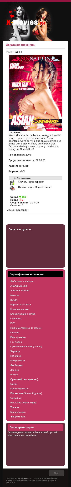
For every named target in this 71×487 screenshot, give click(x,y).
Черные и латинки (20, 304)
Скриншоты (23, 178)
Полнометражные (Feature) (26, 327)
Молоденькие (18, 412)
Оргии (13, 384)
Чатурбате (31, 435)
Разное (18, 51)
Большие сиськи (19, 309)
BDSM (13, 299)
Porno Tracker (21, 478)
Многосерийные (19, 388)
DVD (12, 323)
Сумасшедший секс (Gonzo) (26, 346)
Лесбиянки (16, 365)
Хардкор (15, 351)
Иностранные (18, 337)
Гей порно (16, 341)
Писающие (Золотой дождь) (26, 393)
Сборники (15, 318)
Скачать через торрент (31, 181)
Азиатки (14, 295)
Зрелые (14, 369)
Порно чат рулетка (20, 229)
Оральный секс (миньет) (24, 379)
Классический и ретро (22, 313)
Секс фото (16, 398)
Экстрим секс (17, 416)
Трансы (14, 407)
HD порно (15, 355)
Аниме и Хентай (19, 290)
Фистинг (14, 332)
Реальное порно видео (23, 402)
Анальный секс (18, 285)
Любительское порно (22, 281)
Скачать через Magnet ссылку (35, 187)
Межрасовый (17, 360)
